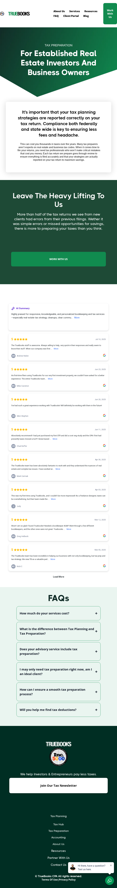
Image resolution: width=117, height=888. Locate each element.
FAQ (56, 16)
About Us (59, 11)
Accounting (58, 837)
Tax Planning (58, 816)
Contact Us (58, 865)
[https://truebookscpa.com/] (29, 14)
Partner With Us (59, 858)
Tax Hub (58, 824)
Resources (90, 11)
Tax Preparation (58, 830)
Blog (86, 16)
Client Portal (71, 16)
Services (74, 11)
